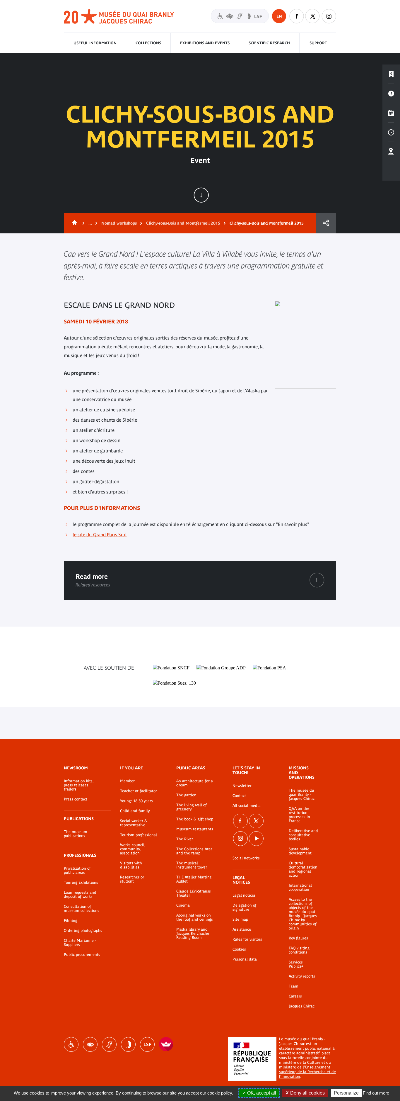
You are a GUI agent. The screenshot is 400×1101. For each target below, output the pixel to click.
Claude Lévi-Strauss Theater (193, 893)
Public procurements (82, 955)
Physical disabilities (71, 1044)
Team (293, 986)
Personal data (245, 959)
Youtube (256, 839)
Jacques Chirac (301, 1006)
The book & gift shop (194, 819)
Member (127, 781)
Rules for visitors (247, 939)
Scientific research (269, 43)
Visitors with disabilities (240, 16)
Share (326, 223)
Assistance (242, 929)
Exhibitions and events (205, 43)
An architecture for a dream (194, 783)
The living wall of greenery (191, 807)
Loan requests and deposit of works (80, 894)
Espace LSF (147, 1044)
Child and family (135, 811)
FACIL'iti (166, 1044)
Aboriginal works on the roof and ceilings (194, 917)
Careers (295, 996)
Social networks (246, 858)
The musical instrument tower (191, 865)
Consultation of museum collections (81, 909)
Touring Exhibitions (81, 883)
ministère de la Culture (299, 1062)
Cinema (183, 905)
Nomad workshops (119, 223)
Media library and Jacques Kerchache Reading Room (192, 933)
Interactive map (391, 151)
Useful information (95, 43)
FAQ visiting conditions (299, 950)
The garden (186, 795)
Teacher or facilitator (138, 791)
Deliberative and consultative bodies (303, 835)
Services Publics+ (296, 964)
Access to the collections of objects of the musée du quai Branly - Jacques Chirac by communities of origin (303, 914)
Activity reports (302, 976)
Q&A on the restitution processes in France (299, 815)
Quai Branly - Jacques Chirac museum (119, 16)
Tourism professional (138, 835)
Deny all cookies (307, 1092)
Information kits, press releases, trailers (78, 785)
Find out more (376, 1092)
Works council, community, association (132, 849)
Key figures (298, 938)
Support (318, 43)
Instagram (329, 16)
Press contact (75, 799)
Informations (391, 93)
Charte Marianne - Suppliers (80, 943)
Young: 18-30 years (136, 801)
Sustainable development (300, 851)
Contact (239, 796)
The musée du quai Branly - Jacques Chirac (301, 794)
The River (184, 839)
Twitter (312, 16)
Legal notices (244, 895)
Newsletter (242, 786)
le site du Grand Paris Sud (100, 534)
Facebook (296, 16)
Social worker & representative (133, 823)
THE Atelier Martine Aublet (194, 879)
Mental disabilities (128, 1044)
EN (279, 16)
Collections (148, 43)
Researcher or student (132, 879)
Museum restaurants (194, 829)
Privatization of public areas (77, 870)
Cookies (239, 949)
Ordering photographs (83, 931)
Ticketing (391, 74)
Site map (240, 919)
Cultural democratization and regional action (303, 869)
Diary (391, 113)
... (90, 223)
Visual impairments (90, 1044)
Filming (70, 921)
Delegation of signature (245, 907)
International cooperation (300, 887)
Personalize (346, 1092)
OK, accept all (261, 1092)
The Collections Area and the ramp (194, 851)
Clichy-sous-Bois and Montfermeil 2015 (183, 223)
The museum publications (75, 834)
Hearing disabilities (109, 1044)
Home (73, 223)
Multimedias (391, 132)
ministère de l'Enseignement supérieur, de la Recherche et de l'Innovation (307, 1072)
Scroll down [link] (201, 195)
